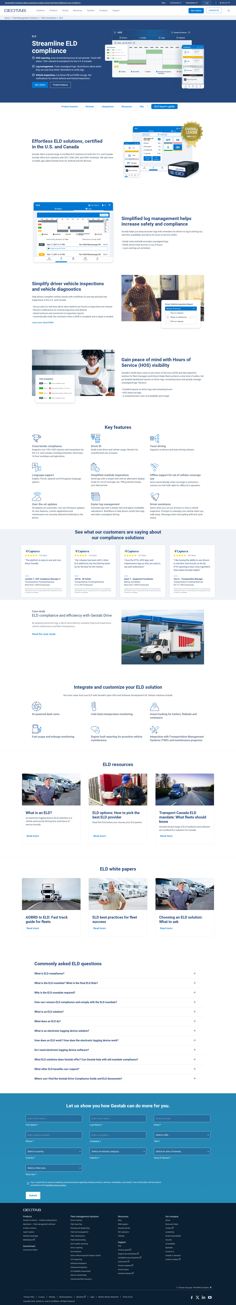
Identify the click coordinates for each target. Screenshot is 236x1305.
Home (7, 18)
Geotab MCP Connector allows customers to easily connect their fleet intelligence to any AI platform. (43, 3)
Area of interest (162, 1158)
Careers (177, 1228)
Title (157, 1141)
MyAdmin (169, 1248)
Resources (127, 106)
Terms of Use (128, 1297)
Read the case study (44, 634)
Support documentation (136, 1254)
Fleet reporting (76, 1224)
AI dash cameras (29, 1228)
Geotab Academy (134, 1273)
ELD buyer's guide (166, 107)
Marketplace (192, 3)
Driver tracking (76, 1220)
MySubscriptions (65, 1297)
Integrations (108, 106)
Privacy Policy (29, 1297)
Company (95, 1141)
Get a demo (40, 85)
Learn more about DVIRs (43, 322)
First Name (32, 1125)
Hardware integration (79, 1267)
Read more (33, 836)
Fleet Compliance (48, 18)
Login (207, 3)
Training (121, 1236)
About (167, 1220)
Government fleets (30, 1250)
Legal (92, 1297)
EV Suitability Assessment (81, 1271)
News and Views (171, 1224)
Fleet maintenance (78, 1236)
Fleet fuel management (79, 1232)
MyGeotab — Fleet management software (39, 1224)
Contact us (169, 1252)
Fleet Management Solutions (25, 18)
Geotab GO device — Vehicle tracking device (40, 1220)
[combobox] (182, 1135)
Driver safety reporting (79, 1244)
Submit (33, 1195)
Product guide (132, 1250)
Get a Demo (196, 10)
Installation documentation (137, 1258)
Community (175, 3)
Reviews (90, 106)
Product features (60, 85)
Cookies (41, 1297)
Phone (30, 1141)
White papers (123, 1224)
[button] (118, 973)
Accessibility (170, 1244)
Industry (94, 1158)
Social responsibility (173, 1236)
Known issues (123, 1269)
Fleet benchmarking (78, 1240)
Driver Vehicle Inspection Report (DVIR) (86, 1255)
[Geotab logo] (15, 10)
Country (30, 1158)
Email (157, 1125)
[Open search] (228, 10)
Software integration (79, 1263)
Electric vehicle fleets (79, 1275)
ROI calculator (123, 1232)
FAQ (142, 106)
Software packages (30, 1236)
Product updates (133, 1265)
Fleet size (31, 1174)
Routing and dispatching (80, 1228)
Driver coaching (77, 1248)
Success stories (124, 1228)
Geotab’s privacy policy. (56, 1185)
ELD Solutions (76, 1252)
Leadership (169, 1232)
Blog (163, 3)
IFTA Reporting (76, 1259)
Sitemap (52, 1297)
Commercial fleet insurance (81, 1279)
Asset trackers (28, 1232)
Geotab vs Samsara (173, 1255)
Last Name (96, 1125)
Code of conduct (180, 1259)
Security (168, 1240)
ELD (61, 18)
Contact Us (214, 10)
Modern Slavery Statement (108, 1297)
